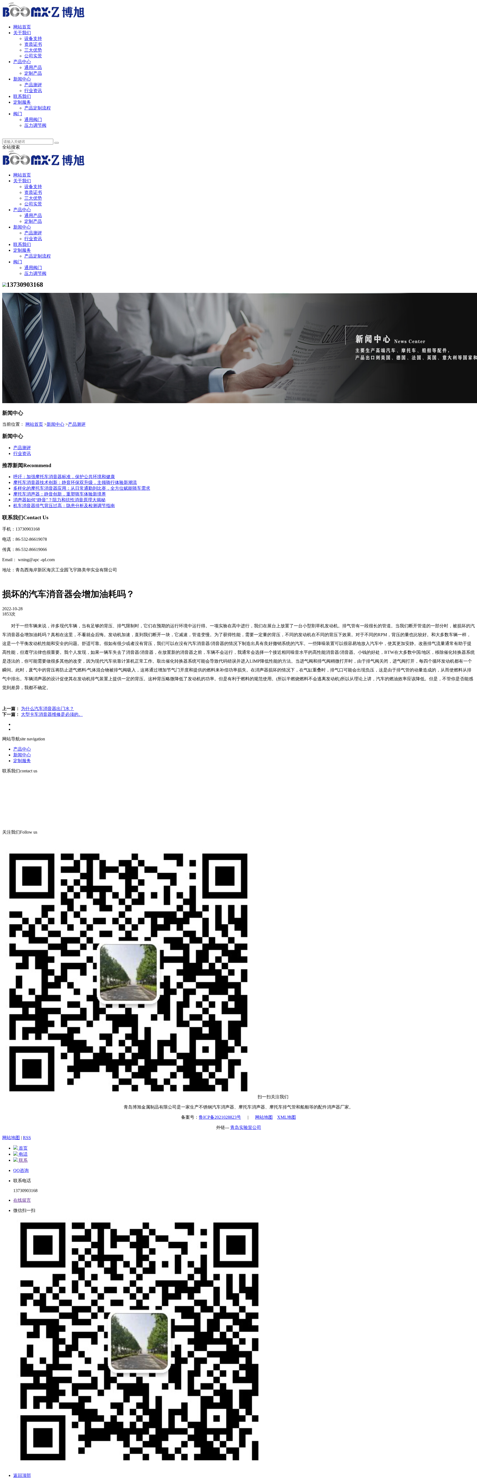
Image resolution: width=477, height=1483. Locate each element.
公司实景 (33, 55)
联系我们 (22, 96)
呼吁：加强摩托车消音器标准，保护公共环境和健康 (64, 476)
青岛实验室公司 (245, 1127)
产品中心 (22, 61)
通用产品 (33, 67)
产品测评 (33, 84)
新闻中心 (22, 79)
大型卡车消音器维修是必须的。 (52, 714)
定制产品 (33, 73)
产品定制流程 (37, 108)
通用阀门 (33, 119)
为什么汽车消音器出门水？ (47, 708)
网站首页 (22, 27)
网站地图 (264, 1117)
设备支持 (33, 38)
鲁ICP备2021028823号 (220, 1117)
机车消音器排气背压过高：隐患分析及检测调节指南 (64, 505)
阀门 (17, 113)
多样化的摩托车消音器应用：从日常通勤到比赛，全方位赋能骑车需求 (81, 488)
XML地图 (286, 1117)
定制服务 (22, 102)
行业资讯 (33, 90)
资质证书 (33, 44)
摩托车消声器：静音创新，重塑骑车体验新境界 (59, 494)
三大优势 (33, 50)
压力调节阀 (35, 125)
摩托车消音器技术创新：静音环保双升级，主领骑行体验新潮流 (75, 482)
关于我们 (22, 32)
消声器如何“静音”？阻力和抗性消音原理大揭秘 (59, 499)
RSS (27, 1137)
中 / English (23, 131)
